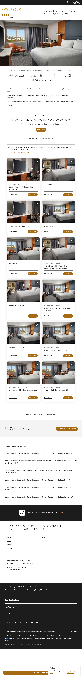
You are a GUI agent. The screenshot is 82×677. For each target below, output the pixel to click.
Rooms (9, 541)
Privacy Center (57, 635)
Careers (21, 635)
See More (9, 105)
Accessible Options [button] (17, 184)
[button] (67, 2)
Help (6, 640)
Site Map (58, 638)
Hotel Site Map (67, 638)
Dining (9, 544)
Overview (9, 537)
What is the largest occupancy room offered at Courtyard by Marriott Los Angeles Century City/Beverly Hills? (37, 462)
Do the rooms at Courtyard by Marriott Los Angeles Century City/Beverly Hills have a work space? (40, 453)
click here (71, 673)
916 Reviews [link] (9, 17)
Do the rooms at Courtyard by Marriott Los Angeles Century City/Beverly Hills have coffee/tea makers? (38, 488)
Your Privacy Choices (14, 638)
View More (13, 195)
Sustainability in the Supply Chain (44, 638)
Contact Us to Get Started (67, 429)
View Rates (33, 195)
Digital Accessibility (27, 638)
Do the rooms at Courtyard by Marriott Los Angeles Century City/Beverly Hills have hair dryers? (39, 497)
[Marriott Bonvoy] (75, 2)
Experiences (10, 548)
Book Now (41, 130)
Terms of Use (29, 635)
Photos (43, 537)
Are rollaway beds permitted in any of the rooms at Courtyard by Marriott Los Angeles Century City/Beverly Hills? (38, 471)
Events (9, 552)
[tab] (33, 138)
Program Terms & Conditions (43, 635)
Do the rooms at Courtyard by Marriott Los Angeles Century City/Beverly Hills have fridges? (37, 480)
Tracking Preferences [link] (11, 635)
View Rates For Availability (19, 152)
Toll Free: (16, 567)
